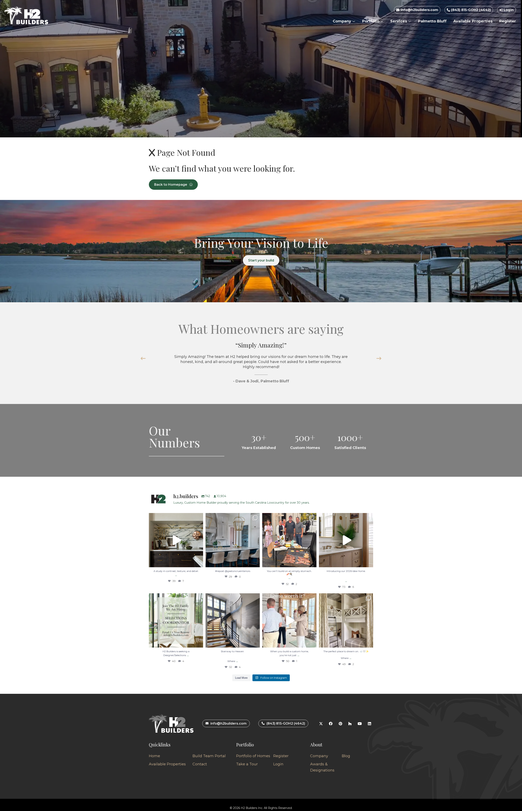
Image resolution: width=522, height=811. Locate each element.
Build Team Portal (209, 756)
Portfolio (371, 21)
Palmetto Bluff (432, 21)
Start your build (261, 260)
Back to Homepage (170, 184)
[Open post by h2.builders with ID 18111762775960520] (233, 620)
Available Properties (472, 21)
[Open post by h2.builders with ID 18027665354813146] (176, 620)
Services (399, 21)
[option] (261, 367)
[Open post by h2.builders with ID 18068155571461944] (346, 620)
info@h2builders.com (418, 10)
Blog (346, 756)
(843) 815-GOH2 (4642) (470, 10)
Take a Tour (247, 764)
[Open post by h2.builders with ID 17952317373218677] (346, 540)
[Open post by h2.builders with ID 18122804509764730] (289, 620)
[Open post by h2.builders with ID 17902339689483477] (176, 540)
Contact (199, 764)
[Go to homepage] (26, 15)
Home (154, 756)
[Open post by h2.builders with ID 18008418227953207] (233, 540)
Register (507, 21)
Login (508, 10)
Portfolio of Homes (253, 756)
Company (342, 21)
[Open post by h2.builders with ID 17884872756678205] (289, 540)
